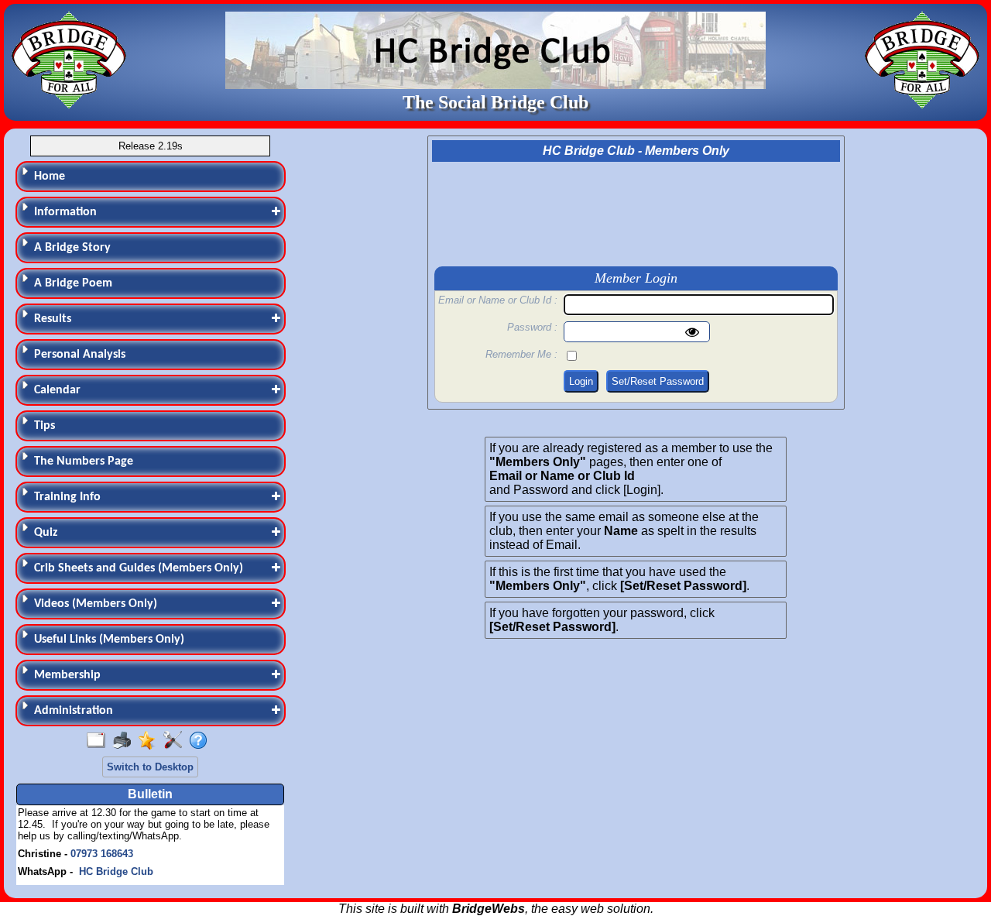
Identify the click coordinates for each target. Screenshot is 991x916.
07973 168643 (101, 853)
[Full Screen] (99, 741)
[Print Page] (125, 741)
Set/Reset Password (658, 381)
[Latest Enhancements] (150, 741)
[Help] (201, 741)
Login (581, 381)
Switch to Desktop (150, 767)
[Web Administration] (176, 741)
